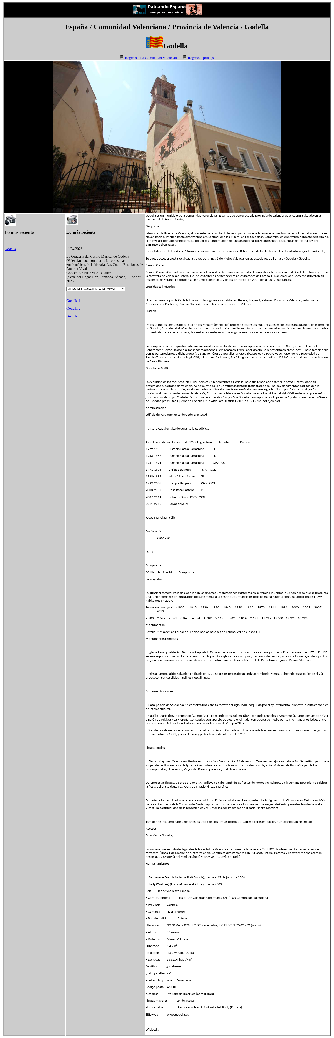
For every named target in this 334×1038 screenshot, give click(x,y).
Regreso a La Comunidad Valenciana (151, 58)
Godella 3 (73, 316)
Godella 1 (73, 301)
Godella (10, 249)
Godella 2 (73, 308)
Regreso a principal (202, 58)
